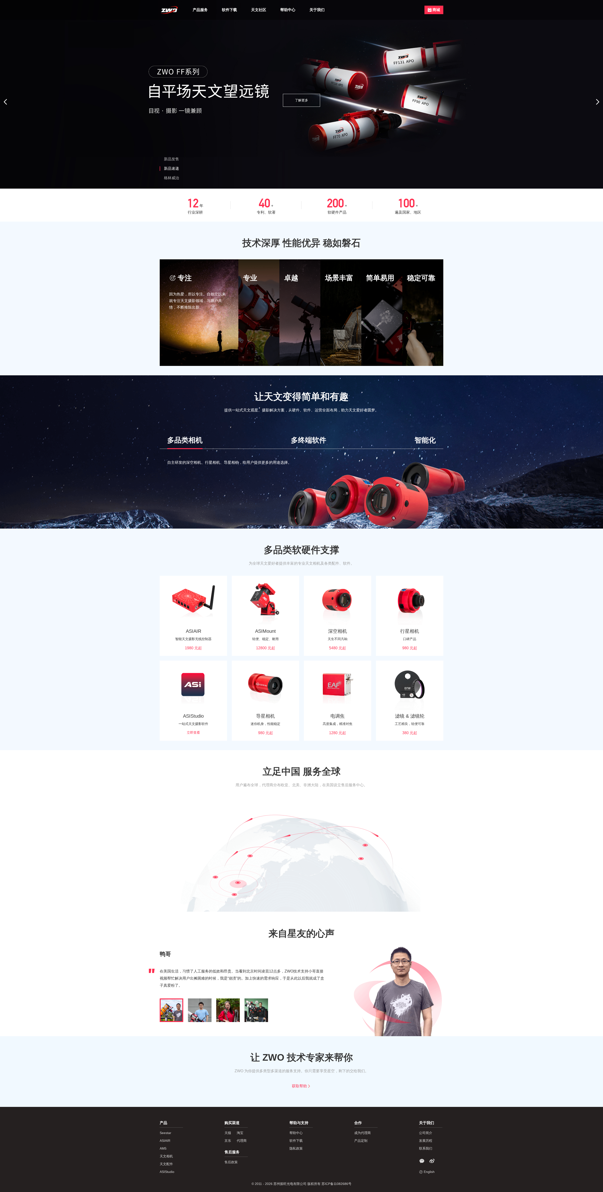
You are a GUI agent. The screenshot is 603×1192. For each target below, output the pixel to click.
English (429, 1172)
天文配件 (166, 1164)
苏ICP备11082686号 (336, 1184)
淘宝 (240, 1133)
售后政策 (231, 1162)
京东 (227, 1140)
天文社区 (258, 10)
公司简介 (425, 1133)
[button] (6, 102)
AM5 (163, 1148)
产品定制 (360, 1140)
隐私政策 (296, 1148)
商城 (436, 10)
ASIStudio (167, 1172)
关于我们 (317, 10)
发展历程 (425, 1140)
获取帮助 (299, 1086)
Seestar (165, 1133)
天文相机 (166, 1156)
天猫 (227, 1133)
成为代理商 (362, 1133)
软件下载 (229, 10)
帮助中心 (287, 10)
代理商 (242, 1140)
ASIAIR (165, 1140)
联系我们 (425, 1148)
